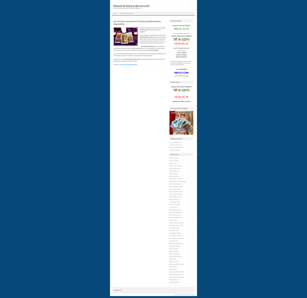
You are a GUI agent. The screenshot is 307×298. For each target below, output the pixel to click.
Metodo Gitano (173, 163)
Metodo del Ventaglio (174, 228)
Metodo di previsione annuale (176, 222)
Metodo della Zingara (174, 282)
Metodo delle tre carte (174, 171)
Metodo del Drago (173, 248)
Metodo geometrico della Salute (176, 277)
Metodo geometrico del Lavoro (176, 274)
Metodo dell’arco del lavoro (175, 235)
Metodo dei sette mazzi (175, 215)
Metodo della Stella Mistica (175, 194)
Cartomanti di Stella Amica (175, 144)
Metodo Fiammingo (174, 261)
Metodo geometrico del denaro (176, 271)
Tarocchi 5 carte (173, 207)
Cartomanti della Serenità (175, 142)
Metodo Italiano (173, 266)
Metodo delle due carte (174, 168)
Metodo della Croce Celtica (175, 178)
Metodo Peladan (173, 220)
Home (115, 13)
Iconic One (177, 294)
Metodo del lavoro (173, 173)
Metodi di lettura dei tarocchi (131, 5)
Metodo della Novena (174, 199)
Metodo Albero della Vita (175, 233)
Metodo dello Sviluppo (174, 246)
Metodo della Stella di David (176, 191)
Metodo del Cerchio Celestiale (176, 238)
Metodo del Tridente (174, 176)
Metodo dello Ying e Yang (175, 256)
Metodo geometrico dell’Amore (176, 264)
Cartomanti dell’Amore (174, 150)
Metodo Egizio (172, 259)
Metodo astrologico (174, 160)
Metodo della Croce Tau (175, 189)
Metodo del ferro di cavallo (175, 196)
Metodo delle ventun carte (175, 212)
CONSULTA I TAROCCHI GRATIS (127, 13)
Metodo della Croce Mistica (175, 184)
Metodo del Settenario (174, 253)
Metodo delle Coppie (174, 279)
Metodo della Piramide (174, 202)
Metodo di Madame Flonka (175, 217)
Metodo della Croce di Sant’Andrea (177, 181)
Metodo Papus (172, 269)
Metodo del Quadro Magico (175, 243)
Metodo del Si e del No (174, 204)
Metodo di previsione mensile (176, 225)
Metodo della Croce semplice (176, 186)
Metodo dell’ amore (174, 230)
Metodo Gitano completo (175, 165)
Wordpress (192, 294)
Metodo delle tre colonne (175, 209)
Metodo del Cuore (173, 240)
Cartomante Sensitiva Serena (176, 147)
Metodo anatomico (173, 158)
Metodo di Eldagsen (174, 251)
